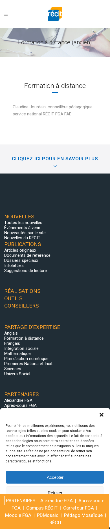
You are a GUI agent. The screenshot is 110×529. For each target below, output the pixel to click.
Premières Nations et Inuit (28, 363)
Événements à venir (22, 227)
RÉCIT (55, 522)
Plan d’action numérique (26, 358)
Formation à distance (24, 338)
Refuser (55, 492)
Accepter (55, 477)
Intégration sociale (21, 348)
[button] (101, 415)
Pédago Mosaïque (83, 515)
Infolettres (14, 265)
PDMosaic (47, 515)
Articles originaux (20, 250)
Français (12, 343)
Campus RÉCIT (42, 508)
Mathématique (17, 353)
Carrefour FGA (78, 508)
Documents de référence (27, 255)
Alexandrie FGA (18, 400)
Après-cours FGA (20, 405)
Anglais (11, 333)
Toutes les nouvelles (23, 222)
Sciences (12, 368)
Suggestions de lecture (25, 270)
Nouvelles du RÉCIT (22, 237)
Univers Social (17, 373)
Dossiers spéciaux (21, 260)
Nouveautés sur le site (25, 232)
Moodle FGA (18, 515)
